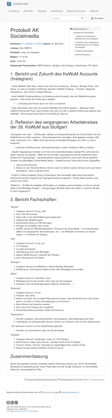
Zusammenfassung (82, 54)
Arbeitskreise (57, 10)
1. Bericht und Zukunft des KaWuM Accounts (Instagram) (86, 37)
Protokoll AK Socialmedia (84, 32)
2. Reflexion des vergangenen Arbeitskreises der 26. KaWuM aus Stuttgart (87, 44)
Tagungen (42, 10)
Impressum (47, 392)
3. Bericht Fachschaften (84, 51)
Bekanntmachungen (76, 10)
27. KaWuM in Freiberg (32, 43)
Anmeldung (14, 10)
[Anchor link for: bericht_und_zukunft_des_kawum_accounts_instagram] (35, 78)
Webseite (94, 10)
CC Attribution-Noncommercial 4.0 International (22, 411)
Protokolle (28, 10)
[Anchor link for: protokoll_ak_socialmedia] (41, 35)
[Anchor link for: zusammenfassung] (50, 356)
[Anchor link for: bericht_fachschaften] (58, 199)
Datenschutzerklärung (70, 392)
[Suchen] (82, 18)
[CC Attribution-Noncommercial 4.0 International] (12, 402)
